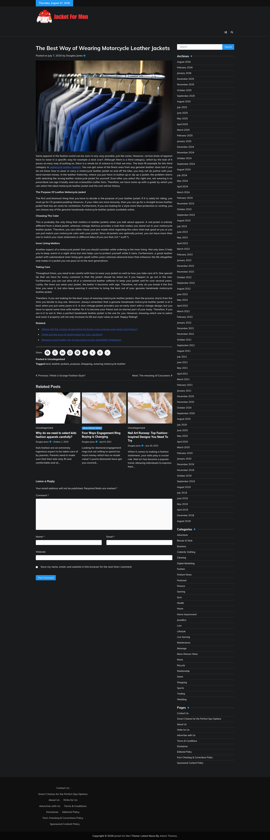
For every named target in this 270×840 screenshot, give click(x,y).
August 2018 (184, 521)
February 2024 (185, 198)
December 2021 (185, 328)
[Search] (232, 32)
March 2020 (183, 447)
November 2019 (185, 470)
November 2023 (185, 203)
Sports (180, 688)
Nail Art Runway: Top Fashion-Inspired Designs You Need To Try (148, 437)
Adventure (182, 535)
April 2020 (182, 441)
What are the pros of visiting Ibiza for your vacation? (72, 334)
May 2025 (182, 118)
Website (41, 551)
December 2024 (185, 147)
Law (179, 625)
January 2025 (184, 141)
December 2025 (185, 79)
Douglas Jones (74, 55)
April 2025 (182, 124)
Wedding (182, 699)
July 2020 (182, 424)
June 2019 (182, 498)
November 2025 (185, 84)
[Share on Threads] (100, 353)
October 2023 (184, 209)
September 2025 (186, 96)
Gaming (181, 591)
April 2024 (182, 186)
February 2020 (185, 453)
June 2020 (182, 430)
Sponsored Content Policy (190, 763)
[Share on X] (55, 353)
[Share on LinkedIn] (62, 353)
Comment (42, 495)
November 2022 (185, 271)
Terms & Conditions (187, 741)
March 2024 (183, 192)
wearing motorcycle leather (109, 363)
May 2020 (182, 436)
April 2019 (182, 509)
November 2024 (185, 152)
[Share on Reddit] (85, 353)
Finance (181, 586)
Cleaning (181, 557)
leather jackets (60, 363)
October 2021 (184, 339)
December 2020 (185, 396)
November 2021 (185, 334)
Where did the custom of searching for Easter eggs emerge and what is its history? (90, 329)
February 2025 (185, 135)
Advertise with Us (186, 735)
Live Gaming (183, 637)
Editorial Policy (184, 751)
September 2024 (186, 164)
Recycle (181, 665)
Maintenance (183, 642)
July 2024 (182, 175)
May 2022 (182, 300)
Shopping (86, 363)
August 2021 (184, 351)
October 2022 (184, 277)
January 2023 (184, 260)
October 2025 (184, 90)
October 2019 (184, 475)
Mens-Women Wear (92, 428)
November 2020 (185, 402)
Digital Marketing (186, 563)
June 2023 (182, 232)
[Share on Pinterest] (77, 353)
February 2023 (185, 254)
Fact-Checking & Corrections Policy (195, 757)
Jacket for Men (122, 835)
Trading (181, 693)
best (48, 363)
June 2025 (182, 113)
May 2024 (182, 181)
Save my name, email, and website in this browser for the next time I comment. (86, 566)
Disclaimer (182, 746)
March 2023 (183, 249)
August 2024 (184, 169)
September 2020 (186, 413)
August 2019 (184, 487)
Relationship (183, 671)
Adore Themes (168, 835)
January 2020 (184, 458)
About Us (182, 724)
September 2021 (186, 345)
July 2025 (182, 107)
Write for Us (183, 729)
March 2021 (183, 379)
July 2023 (182, 226)
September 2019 (186, 481)
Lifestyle (181, 631)
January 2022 (184, 322)
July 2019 (182, 492)
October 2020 (184, 407)
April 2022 (182, 305)
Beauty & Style (184, 540)
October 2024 (184, 158)
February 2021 (185, 385)
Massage (182, 648)
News (180, 659)
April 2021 (182, 373)
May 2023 (182, 237)
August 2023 (184, 220)
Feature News (184, 574)
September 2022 (186, 283)
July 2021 (182, 356)
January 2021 (184, 390)
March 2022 (183, 311)
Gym (179, 597)
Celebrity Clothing (186, 552)
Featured (181, 580)
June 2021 (182, 362)
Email (110, 536)
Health (180, 603)
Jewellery (181, 620)
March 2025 (183, 130)
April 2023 (182, 243)
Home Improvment (187, 614)
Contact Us (182, 713)
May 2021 (182, 368)
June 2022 (182, 294)
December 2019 (185, 464)
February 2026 (185, 67)
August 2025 (184, 101)
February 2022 (185, 317)
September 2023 (186, 215)
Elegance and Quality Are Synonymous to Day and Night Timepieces (81, 339)
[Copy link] (107, 353)
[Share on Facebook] (47, 353)
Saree (180, 676)
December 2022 (185, 266)
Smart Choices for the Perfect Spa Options (199, 718)
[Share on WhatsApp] (70, 353)
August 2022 (184, 288)
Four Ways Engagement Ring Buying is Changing (101, 435)
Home (180, 608)
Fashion (181, 569)
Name (40, 536)
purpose (75, 363)
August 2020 (184, 419)
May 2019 (182, 504)
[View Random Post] (225, 32)
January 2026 (184, 73)
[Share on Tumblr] (92, 353)
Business (181, 546)
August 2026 (184, 62)
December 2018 (185, 515)
